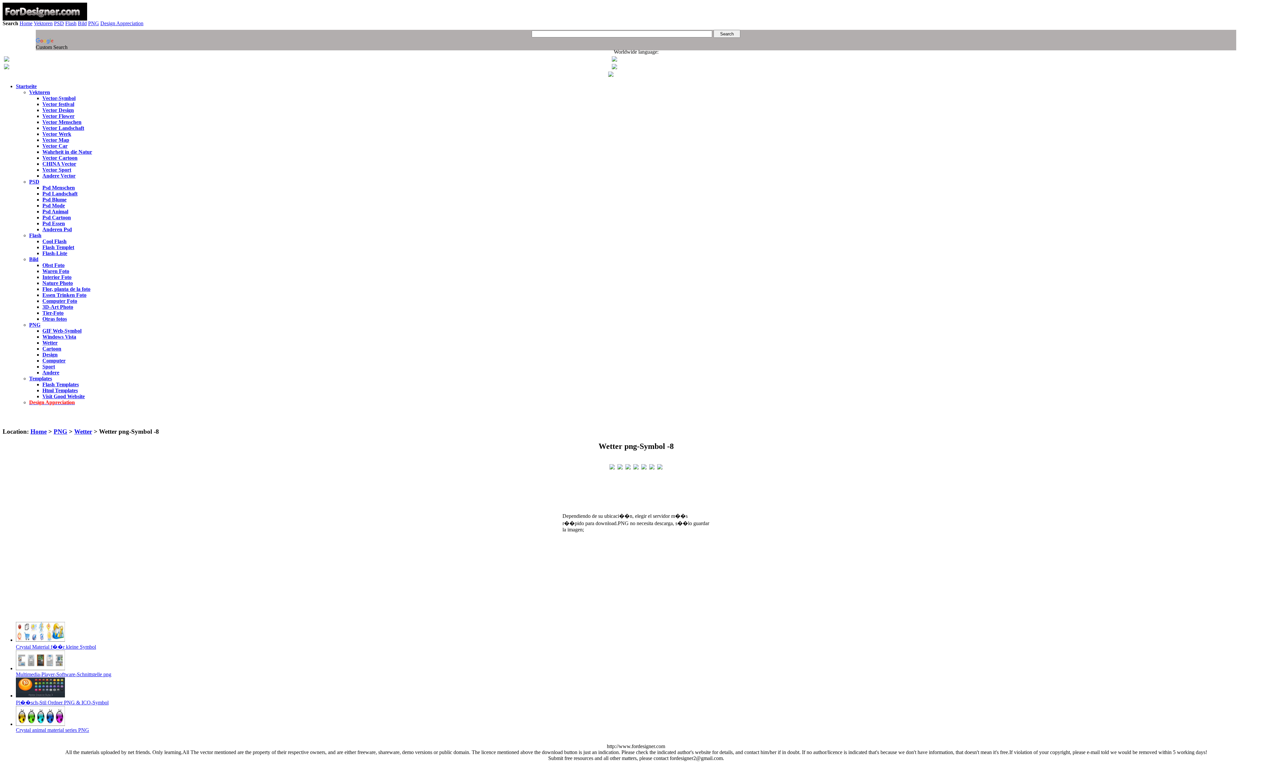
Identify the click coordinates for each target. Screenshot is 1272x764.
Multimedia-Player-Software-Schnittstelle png (63, 674)
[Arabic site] (610, 75)
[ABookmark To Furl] (652, 466)
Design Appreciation (121, 23)
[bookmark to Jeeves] (612, 466)
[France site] (6, 67)
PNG (93, 23)
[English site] (6, 60)
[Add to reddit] (644, 466)
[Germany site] (614, 67)
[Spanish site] (614, 60)
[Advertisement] (636, 419)
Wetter (83, 431)
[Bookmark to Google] (620, 466)
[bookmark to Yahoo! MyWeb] (628, 466)
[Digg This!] (636, 466)
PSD (59, 23)
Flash (71, 23)
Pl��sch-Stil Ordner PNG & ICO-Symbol (62, 702)
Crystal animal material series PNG (52, 730)
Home (26, 23)
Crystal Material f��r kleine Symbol (56, 647)
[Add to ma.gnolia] (660, 466)
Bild (82, 23)
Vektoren (43, 23)
